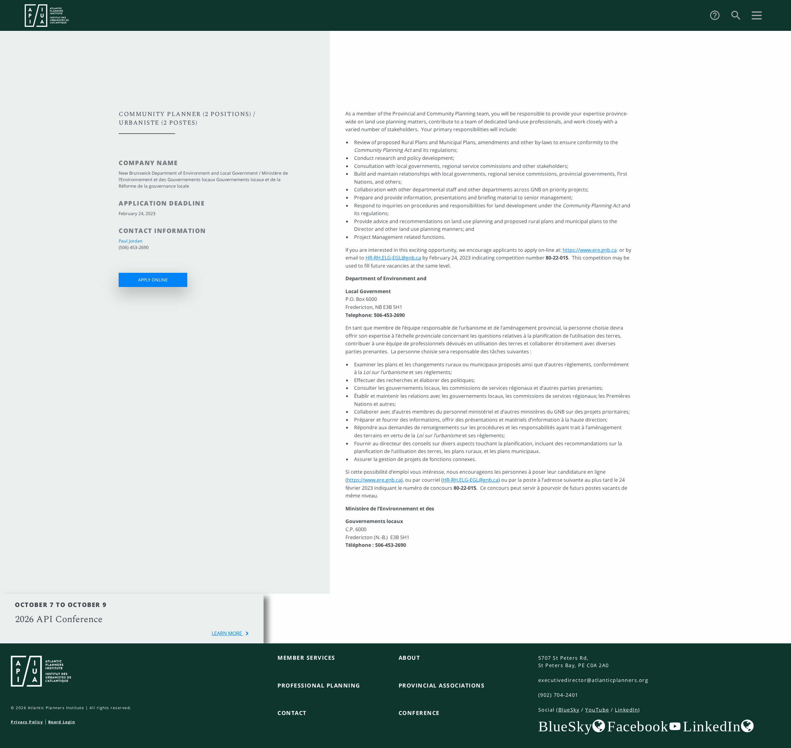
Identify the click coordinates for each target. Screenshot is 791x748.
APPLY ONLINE (153, 280)
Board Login (61, 722)
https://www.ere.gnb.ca (590, 250)
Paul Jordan (130, 241)
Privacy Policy (27, 722)
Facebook (637, 726)
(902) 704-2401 (558, 695)
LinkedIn (626, 709)
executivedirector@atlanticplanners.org (593, 680)
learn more (227, 633)
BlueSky (569, 709)
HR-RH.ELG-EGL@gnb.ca (393, 257)
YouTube (597, 709)
